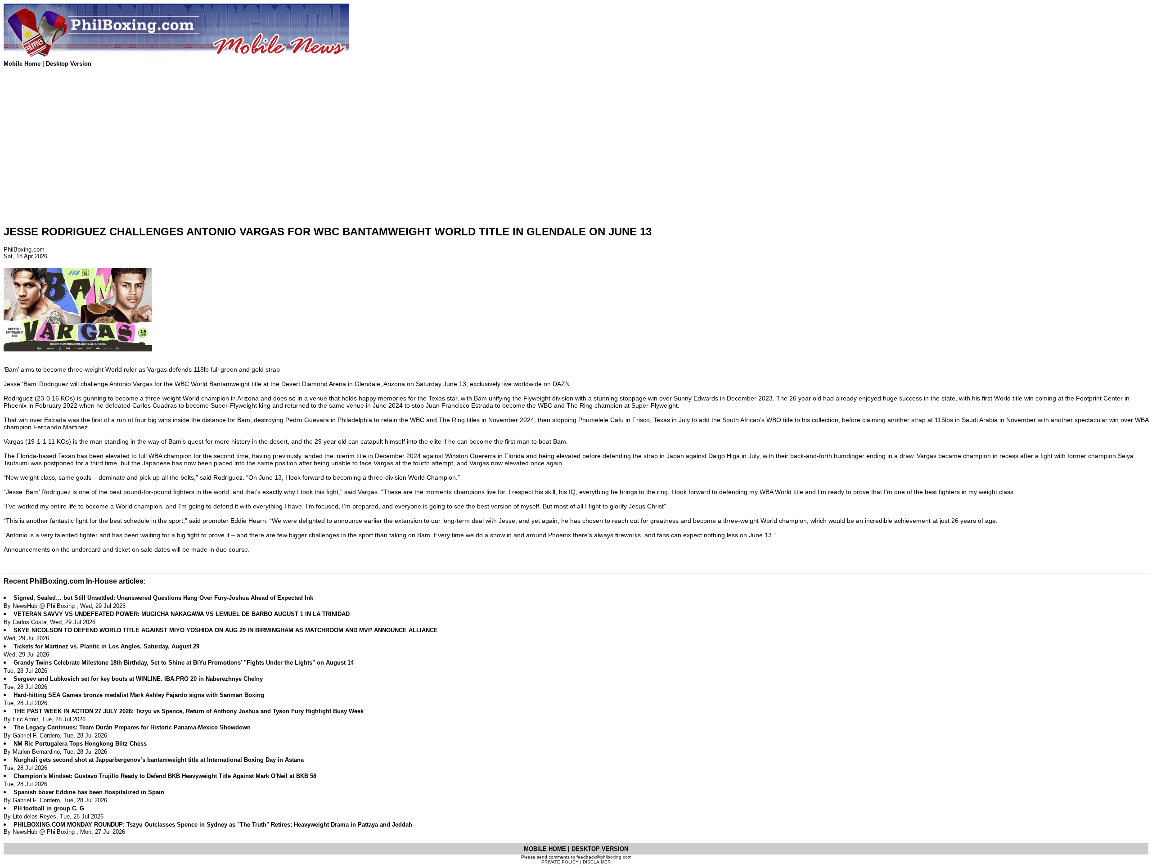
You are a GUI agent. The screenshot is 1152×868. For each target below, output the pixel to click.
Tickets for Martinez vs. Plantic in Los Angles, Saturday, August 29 (106, 646)
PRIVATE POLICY (560, 861)
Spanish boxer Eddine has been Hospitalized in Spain (89, 792)
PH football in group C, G (49, 808)
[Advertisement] (274, 154)
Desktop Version (68, 63)
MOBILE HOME (546, 849)
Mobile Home (23, 63)
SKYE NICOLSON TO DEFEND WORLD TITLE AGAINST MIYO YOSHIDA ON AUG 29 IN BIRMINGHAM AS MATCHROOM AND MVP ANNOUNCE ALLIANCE (226, 630)
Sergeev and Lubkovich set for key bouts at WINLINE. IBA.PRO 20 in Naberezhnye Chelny (138, 678)
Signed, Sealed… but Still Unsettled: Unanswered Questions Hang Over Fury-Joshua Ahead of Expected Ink (163, 597)
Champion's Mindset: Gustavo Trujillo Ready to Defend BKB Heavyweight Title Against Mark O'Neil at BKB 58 (165, 776)
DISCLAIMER (597, 861)
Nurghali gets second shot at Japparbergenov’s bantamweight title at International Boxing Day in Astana (159, 759)
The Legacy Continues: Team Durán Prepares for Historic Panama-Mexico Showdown (132, 727)
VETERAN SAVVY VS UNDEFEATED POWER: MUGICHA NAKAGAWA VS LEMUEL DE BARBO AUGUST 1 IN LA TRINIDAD (182, 614)
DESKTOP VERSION (600, 849)
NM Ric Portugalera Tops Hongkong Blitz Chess (80, 743)
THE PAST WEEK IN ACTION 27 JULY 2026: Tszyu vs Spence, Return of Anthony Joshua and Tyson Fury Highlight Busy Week (189, 711)
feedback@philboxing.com (603, 857)
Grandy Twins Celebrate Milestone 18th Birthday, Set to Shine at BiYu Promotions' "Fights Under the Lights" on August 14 (184, 662)
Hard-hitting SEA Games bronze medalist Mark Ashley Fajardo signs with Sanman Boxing (139, 695)
